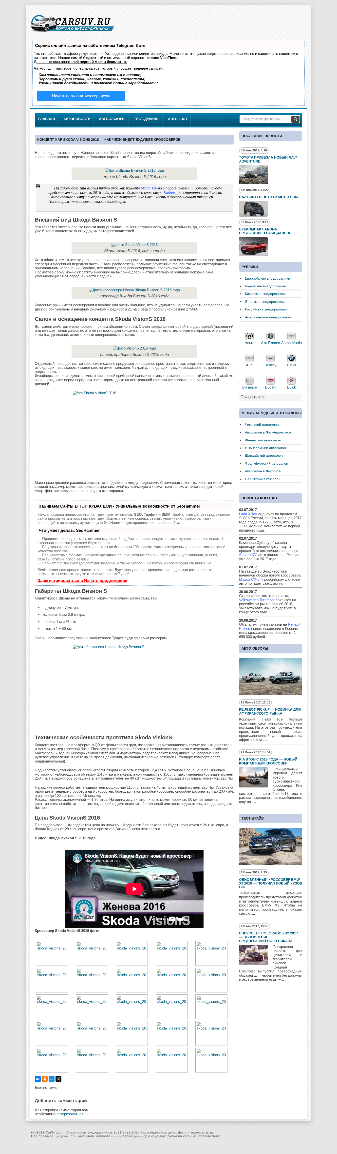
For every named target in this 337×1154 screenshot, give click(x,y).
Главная (46, 119)
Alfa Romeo (270, 343)
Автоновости (77, 119)
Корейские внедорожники (265, 286)
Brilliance (249, 387)
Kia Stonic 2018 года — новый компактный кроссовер (268, 761)
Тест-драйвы (147, 119)
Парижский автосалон (263, 479)
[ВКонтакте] (38, 1079)
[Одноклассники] (45, 1079)
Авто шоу (178, 119)
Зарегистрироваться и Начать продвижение (82, 580)
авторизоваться (69, 1114)
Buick (291, 387)
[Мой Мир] (52, 1079)
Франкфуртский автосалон (266, 463)
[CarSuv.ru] (72, 33)
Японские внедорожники (265, 302)
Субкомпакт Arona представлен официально (265, 231)
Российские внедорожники (266, 309)
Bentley (270, 365)
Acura (249, 343)
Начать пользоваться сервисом (81, 96)
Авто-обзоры (112, 119)
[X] (58, 1079)
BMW (291, 365)
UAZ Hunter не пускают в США (269, 197)
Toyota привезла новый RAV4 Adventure (268, 159)
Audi (249, 365)
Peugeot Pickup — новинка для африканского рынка (270, 711)
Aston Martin (291, 343)
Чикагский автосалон (262, 425)
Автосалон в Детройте (263, 471)
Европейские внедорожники (267, 278)
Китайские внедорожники (265, 294)
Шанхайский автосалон (264, 455)
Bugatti (270, 387)
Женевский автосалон (263, 440)
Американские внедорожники (268, 317)
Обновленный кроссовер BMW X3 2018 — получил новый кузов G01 (270, 883)
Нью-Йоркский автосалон (265, 448)
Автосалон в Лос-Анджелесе (268, 432)
